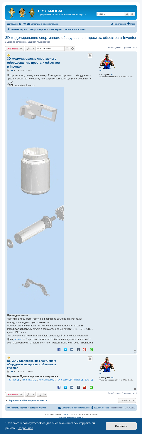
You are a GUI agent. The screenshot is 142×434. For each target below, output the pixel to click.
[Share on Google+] (85, 349)
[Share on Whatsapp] (91, 349)
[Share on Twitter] (65, 349)
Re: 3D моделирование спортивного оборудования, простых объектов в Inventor (31, 364)
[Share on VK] (72, 349)
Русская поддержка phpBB (71, 418)
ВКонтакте (28, 379)
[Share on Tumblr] (78, 349)
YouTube (11, 379)
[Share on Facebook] (59, 349)
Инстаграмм (45, 379)
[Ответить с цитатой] (90, 55)
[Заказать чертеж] (22, 12)
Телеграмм (62, 379)
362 (112, 75)
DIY (101, 70)
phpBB (65, 414)
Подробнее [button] (25, 428)
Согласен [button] (121, 426)
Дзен (87, 379)
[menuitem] (22, 24)
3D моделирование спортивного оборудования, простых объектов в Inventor (70, 38)
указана (17, 339)
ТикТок (76, 379)
